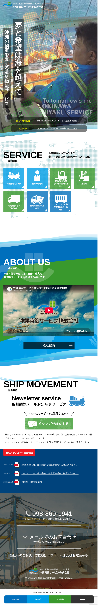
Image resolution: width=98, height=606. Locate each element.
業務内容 (37, 599)
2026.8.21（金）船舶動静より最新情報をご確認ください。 (49, 473)
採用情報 (60, 599)
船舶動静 (15, 599)
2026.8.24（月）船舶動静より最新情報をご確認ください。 (58, 121)
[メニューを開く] (82, 599)
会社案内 (49, 345)
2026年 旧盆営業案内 (31, 482)
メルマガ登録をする (53, 424)
